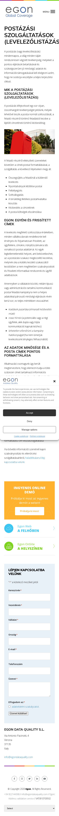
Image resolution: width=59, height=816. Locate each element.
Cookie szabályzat (21, 436)
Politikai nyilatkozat (37, 436)
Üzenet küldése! (18, 713)
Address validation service (21, 798)
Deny (29, 421)
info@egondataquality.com (18, 757)
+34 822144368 (12, 794)
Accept (29, 413)
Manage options (29, 429)
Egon (52, 794)
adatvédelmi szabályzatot (25, 706)
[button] (54, 381)
